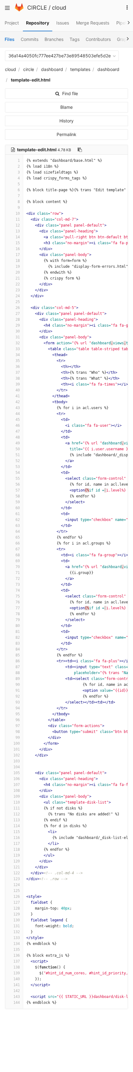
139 (16, 973)
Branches (54, 39)
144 (16, 1002)
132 (16, 932)
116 (16, 838)
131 (16, 926)
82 (17, 637)
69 (17, 561)
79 (17, 620)
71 (17, 573)
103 (16, 761)
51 (17, 455)
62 (17, 520)
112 (16, 814)
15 (17, 243)
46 (17, 425)
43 (17, 408)
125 (16, 891)
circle (28, 69)
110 (16, 802)
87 (17, 667)
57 (17, 490)
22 (17, 284)
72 (17, 578)
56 (17, 484)
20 (17, 272)
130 (16, 920)
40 (17, 390)
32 (17, 343)
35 (17, 361)
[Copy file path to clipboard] (80, 150)
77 (17, 608)
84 (17, 649)
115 (16, 832)
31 (17, 337)
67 (17, 549)
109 (16, 796)
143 (16, 997)
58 (17, 496)
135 (16, 949)
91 (17, 690)
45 (17, 419)
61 (17, 514)
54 (17, 472)
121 (16, 867)
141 (16, 985)
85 (17, 655)
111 (16, 808)
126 (16, 896)
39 (17, 384)
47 (17, 431)
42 (17, 402)
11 (17, 219)
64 (17, 531)
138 (16, 967)
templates (80, 69)
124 (16, 885)
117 (16, 843)
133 (16, 938)
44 (17, 414)
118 (16, 849)
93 (17, 702)
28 (17, 319)
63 (17, 525)
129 (16, 914)
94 (17, 708)
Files (10, 39)
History (66, 120)
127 (16, 902)
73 (17, 584)
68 (17, 555)
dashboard (52, 69)
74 (17, 590)
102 (16, 755)
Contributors (98, 39)
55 (17, 478)
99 (17, 737)
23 (17, 290)
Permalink (66, 134)
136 (16, 955)
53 (17, 467)
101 (16, 749)
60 (17, 508)
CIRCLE (37, 7)
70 (17, 567)
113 (16, 820)
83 (17, 643)
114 (16, 826)
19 (17, 266)
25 (17, 302)
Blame (66, 107)
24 (17, 296)
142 (16, 991)
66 (17, 543)
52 (17, 461)
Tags (74, 39)
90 (17, 684)
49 (17, 443)
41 (17, 396)
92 (17, 696)
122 (16, 873)
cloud (59, 7)
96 (17, 720)
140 (16, 979)
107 (16, 785)
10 (17, 213)
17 (17, 255)
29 (17, 325)
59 (17, 502)
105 (16, 773)
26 (17, 308)
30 (17, 331)
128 (16, 908)
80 (17, 626)
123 (16, 879)
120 (16, 861)
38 (17, 378)
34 (17, 355)
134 (16, 944)
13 (17, 231)
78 (17, 614)
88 (17, 673)
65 (17, 537)
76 (17, 602)
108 (16, 790)
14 (17, 237)
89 (17, 679)
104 (16, 767)
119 (16, 855)
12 (17, 225)
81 (17, 631)
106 (16, 779)
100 (16, 743)
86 (17, 661)
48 (17, 437)
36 (17, 366)
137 (16, 961)
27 (17, 313)
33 (17, 349)
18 (17, 260)
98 (17, 732)
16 (17, 249)
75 (17, 596)
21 (17, 278)
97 (17, 726)
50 (17, 449)
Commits (29, 39)
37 (17, 372)
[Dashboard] (19, 10)
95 (17, 714)
